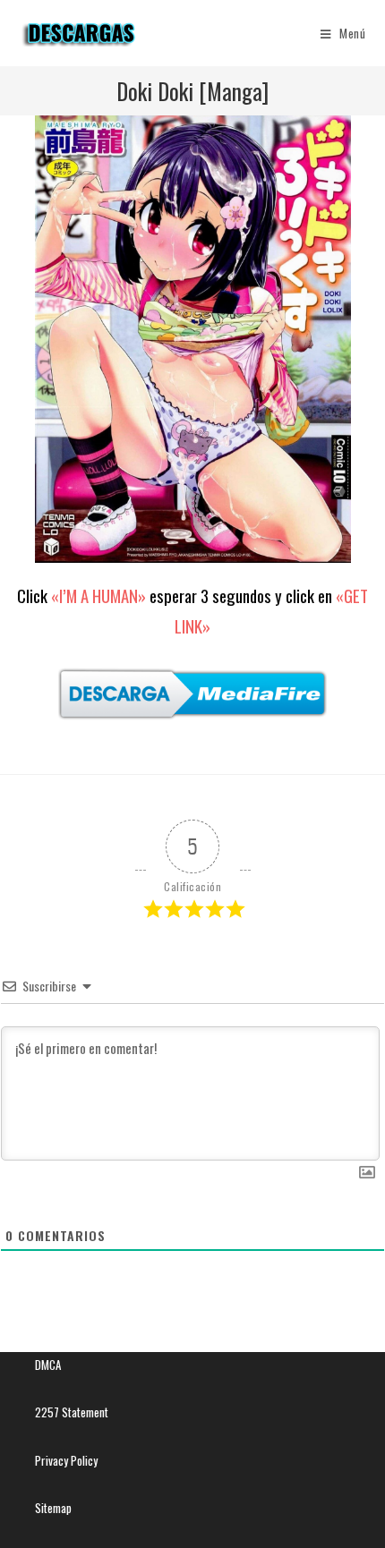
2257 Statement (71, 1412)
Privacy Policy (66, 1460)
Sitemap (53, 1508)
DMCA (48, 1365)
